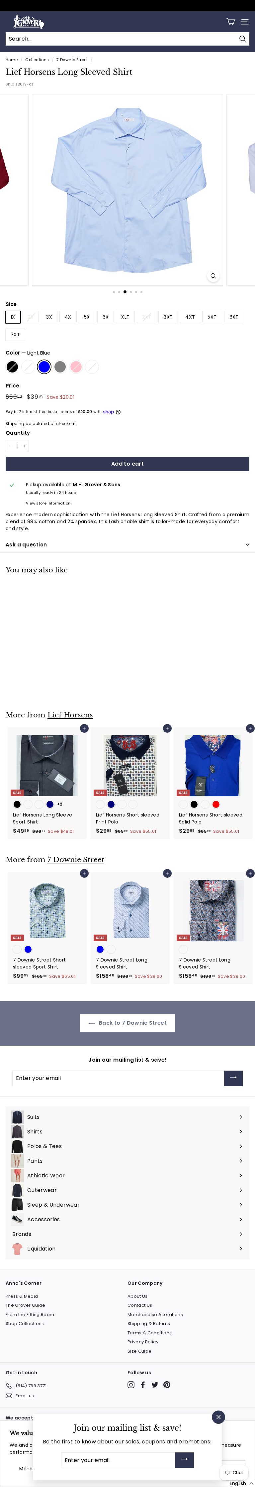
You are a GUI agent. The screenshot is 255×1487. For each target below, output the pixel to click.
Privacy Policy (143, 1342)
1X (13, 317)
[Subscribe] (233, 1078)
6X (106, 317)
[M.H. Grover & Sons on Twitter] (154, 1384)
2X (31, 317)
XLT (125, 317)
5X (87, 317)
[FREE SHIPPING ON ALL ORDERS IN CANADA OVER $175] (127, 5)
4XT (190, 317)
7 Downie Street (72, 60)
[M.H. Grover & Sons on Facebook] (142, 1384)
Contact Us (140, 1305)
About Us (138, 1296)
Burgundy (28, 366)
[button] (242, 1483)
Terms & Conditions (150, 1333)
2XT (146, 317)
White (92, 366)
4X (68, 317)
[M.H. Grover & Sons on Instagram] (131, 1384)
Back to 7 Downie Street (132, 1023)
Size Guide (140, 1351)
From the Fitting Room (30, 1314)
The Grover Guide (25, 1305)
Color (28, 352)
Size (11, 304)
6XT (234, 317)
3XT (168, 317)
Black (12, 366)
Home (12, 60)
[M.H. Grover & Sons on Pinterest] (166, 1384)
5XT (212, 317)
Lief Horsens (70, 715)
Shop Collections (25, 1323)
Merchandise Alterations (155, 1314)
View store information (48, 503)
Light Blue (44, 366)
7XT (15, 334)
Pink (76, 366)
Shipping (15, 423)
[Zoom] (213, 276)
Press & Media (22, 1296)
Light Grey (60, 366)
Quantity (18, 432)
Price (13, 385)
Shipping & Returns (149, 1323)
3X (49, 317)
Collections (37, 60)
